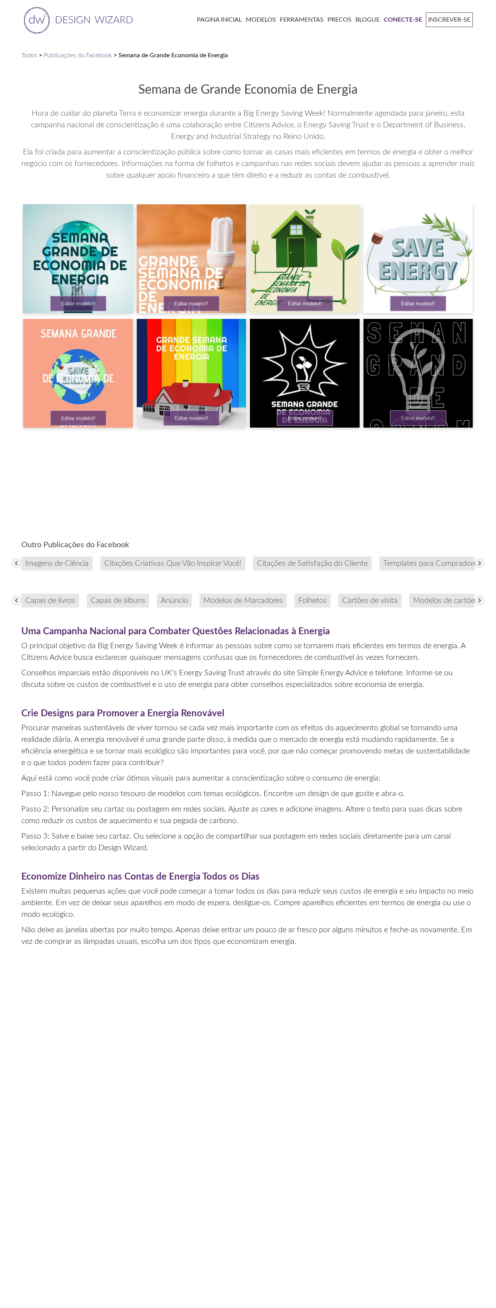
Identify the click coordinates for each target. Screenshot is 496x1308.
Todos (29, 55)
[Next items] (479, 563)
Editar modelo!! (78, 303)
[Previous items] (16, 563)
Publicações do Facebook (78, 55)
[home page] (77, 19)
